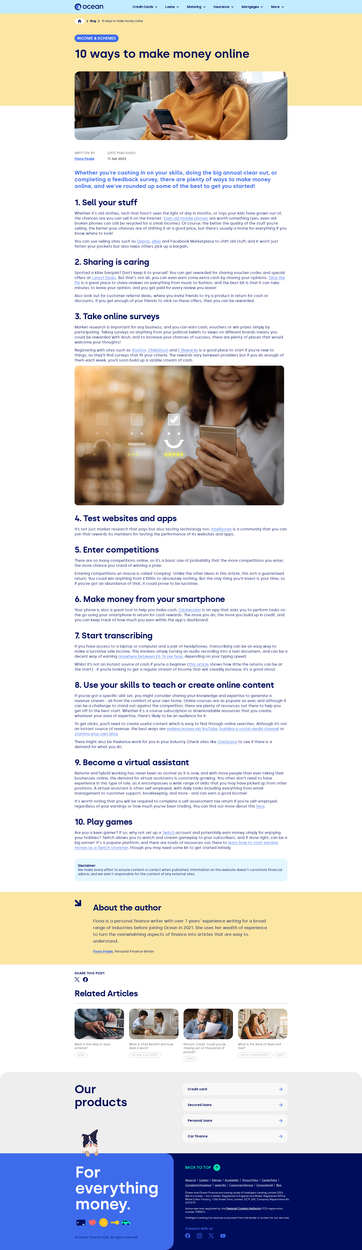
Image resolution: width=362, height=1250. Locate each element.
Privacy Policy (250, 1180)
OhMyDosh (158, 350)
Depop (143, 241)
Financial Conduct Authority (243, 1208)
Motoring (194, 7)
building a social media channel (249, 729)
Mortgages (250, 7)
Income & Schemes (96, 38)
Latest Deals (104, 277)
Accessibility (232, 1180)
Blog (278, 1185)
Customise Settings (241, 1185)
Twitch (169, 832)
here (260, 806)
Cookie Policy (269, 1180)
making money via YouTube (192, 729)
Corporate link (264, 1185)
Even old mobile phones (186, 218)
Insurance (221, 7)
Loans (170, 7)
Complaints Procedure (198, 1185)
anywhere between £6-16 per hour (150, 656)
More (275, 7)
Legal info (220, 1185)
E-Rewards (188, 350)
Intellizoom (221, 529)
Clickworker (190, 610)
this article (199, 664)
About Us (190, 1180)
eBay (156, 241)
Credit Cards (143, 7)
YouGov (139, 350)
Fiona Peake (84, 159)
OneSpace (227, 741)
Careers (203, 1180)
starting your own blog (96, 734)
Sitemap (216, 1180)
